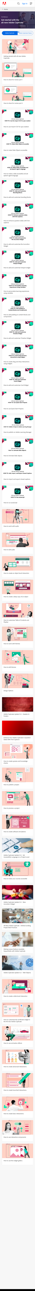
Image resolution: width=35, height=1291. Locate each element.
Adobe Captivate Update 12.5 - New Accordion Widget (15, 903)
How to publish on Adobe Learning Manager (18, 432)
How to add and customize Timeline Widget (17, 338)
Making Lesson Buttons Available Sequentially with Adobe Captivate (14, 950)
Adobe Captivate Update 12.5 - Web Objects (17, 973)
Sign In (24, 3)
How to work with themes (12, 644)
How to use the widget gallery (13, 1161)
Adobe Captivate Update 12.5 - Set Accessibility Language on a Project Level (16, 856)
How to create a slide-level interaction (15, 996)
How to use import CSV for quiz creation (16, 127)
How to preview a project (11, 808)
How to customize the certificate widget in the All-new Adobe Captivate (17, 1020)
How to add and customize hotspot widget (17, 268)
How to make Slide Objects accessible (15, 150)
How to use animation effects (13, 1043)
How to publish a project (11, 785)
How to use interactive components (15, 1137)
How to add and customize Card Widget (16, 385)
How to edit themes (10, 667)
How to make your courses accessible (15, 879)
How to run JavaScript (10, 503)
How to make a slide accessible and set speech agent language (16, 174)
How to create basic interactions (14, 1114)
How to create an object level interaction (16, 573)
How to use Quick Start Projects (14, 409)
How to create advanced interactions (15, 1067)
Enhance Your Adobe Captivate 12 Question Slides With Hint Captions (17, 738)
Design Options (8, 691)
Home (6, 9)
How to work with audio (11, 526)
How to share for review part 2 (13, 103)
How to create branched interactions (15, 1090)
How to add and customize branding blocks (17, 197)
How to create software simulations (15, 832)
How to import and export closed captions (17, 479)
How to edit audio (9, 550)
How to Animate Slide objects (13, 456)
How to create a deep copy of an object (16, 597)
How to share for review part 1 (13, 80)
